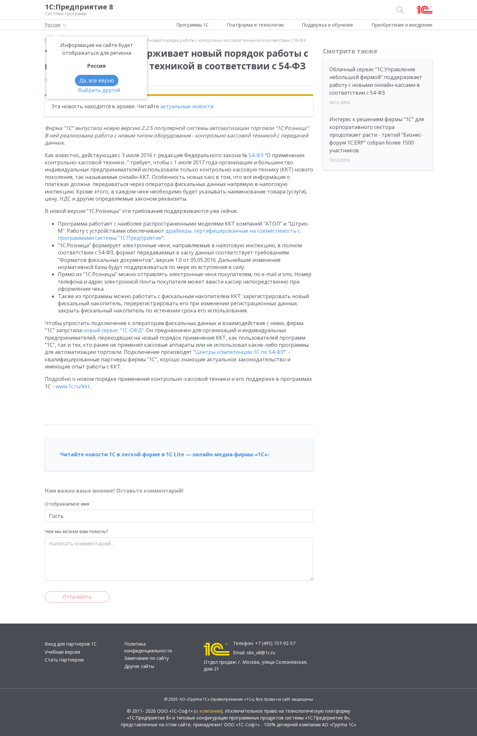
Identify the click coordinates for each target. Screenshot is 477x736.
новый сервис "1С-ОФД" (113, 330)
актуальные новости (187, 106)
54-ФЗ (256, 155)
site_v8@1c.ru (261, 652)
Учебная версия (62, 652)
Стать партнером (64, 660)
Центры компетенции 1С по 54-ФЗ (239, 352)
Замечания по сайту (146, 658)
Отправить (77, 596)
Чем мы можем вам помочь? (76, 531)
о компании (208, 711)
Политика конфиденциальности (148, 647)
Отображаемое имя (67, 504)
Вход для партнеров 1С (71, 644)
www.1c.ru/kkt (72, 386)
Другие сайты (139, 666)
